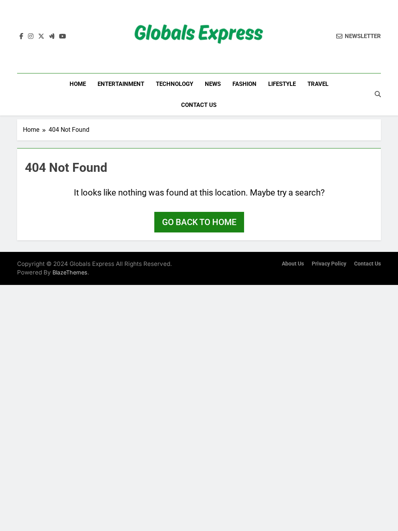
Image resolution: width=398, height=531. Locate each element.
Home (78, 83)
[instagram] (31, 36)
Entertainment (121, 83)
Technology (174, 83)
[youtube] (62, 36)
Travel (317, 83)
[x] (41, 36)
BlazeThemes (69, 272)
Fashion (244, 83)
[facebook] (21, 36)
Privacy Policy (329, 263)
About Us (293, 263)
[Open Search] (378, 94)
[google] (52, 36)
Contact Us (198, 104)
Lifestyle (282, 83)
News (213, 83)
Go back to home (199, 222)
